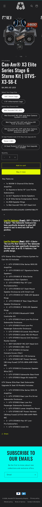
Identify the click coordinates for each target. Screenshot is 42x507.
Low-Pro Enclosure (11, 220)
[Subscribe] (34, 474)
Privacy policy (34, 498)
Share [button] (6, 434)
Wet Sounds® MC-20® (13, 110)
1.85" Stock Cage (11, 96)
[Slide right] (26, 56)
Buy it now (21, 172)
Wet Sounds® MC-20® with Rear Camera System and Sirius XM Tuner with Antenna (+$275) (20, 130)
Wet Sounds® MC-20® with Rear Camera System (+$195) (20, 116)
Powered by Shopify (22, 498)
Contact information (34, 502)
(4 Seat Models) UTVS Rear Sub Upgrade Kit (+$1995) (20, 147)
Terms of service (20, 502)
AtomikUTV (11, 498)
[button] (4, 6)
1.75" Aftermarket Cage (13, 102)
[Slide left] (16, 56)
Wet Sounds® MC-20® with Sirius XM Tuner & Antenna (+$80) (21, 123)
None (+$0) (8, 141)
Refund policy (8, 502)
